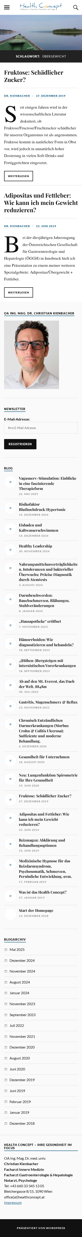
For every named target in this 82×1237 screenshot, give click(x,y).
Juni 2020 (17, 1069)
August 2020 (20, 1058)
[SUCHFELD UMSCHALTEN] (75, 7)
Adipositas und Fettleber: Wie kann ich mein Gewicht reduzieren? (41, 202)
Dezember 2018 (22, 1123)
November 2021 (22, 1036)
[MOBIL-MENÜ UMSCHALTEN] (7, 7)
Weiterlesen (18, 176)
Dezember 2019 (22, 1079)
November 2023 (22, 1004)
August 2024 (20, 982)
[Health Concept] (41, 8)
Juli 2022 (17, 1025)
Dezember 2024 (22, 960)
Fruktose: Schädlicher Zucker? (33, 75)
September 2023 (23, 1014)
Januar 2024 (19, 993)
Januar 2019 (19, 1112)
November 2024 (22, 971)
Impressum (13, 1202)
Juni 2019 (17, 1090)
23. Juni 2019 (46, 226)
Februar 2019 (20, 1101)
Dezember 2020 (22, 1047)
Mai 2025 (17, 949)
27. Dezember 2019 (51, 95)
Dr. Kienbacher (17, 95)
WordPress (55, 1228)
